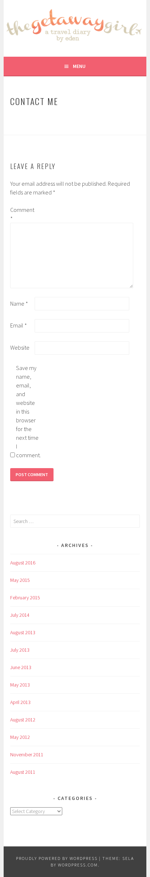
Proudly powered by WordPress (57, 858)
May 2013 (20, 684)
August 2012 (22, 719)
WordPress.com (78, 865)
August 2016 (22, 562)
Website (19, 347)
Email (18, 325)
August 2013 (22, 632)
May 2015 (20, 580)
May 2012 (20, 737)
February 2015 (25, 597)
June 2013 (20, 667)
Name (19, 303)
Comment (21, 214)
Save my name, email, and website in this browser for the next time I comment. (27, 411)
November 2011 (26, 754)
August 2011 (22, 772)
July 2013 (19, 650)
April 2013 (20, 702)
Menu (79, 66)
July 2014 (19, 615)
